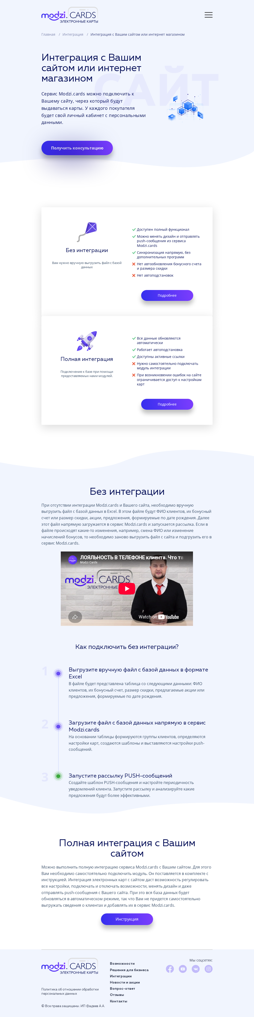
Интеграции (121, 976)
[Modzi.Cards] (69, 966)
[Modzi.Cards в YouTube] (183, 971)
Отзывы (117, 995)
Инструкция (127, 919)
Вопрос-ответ (122, 988)
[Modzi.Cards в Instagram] (209, 971)
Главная (48, 34)
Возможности (122, 963)
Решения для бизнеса (129, 970)
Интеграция (73, 34)
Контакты (118, 1001)
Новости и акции (125, 982)
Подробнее (167, 295)
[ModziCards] (69, 15)
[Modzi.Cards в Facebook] (170, 971)
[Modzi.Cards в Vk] (196, 971)
